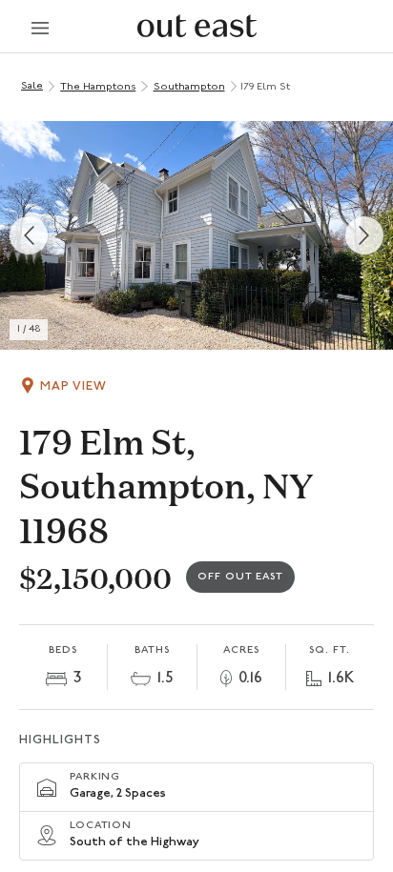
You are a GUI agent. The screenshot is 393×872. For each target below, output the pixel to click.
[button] (196, 235)
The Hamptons (97, 87)
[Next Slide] (364, 235)
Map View (73, 386)
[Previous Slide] (29, 235)
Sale (32, 86)
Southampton (189, 87)
